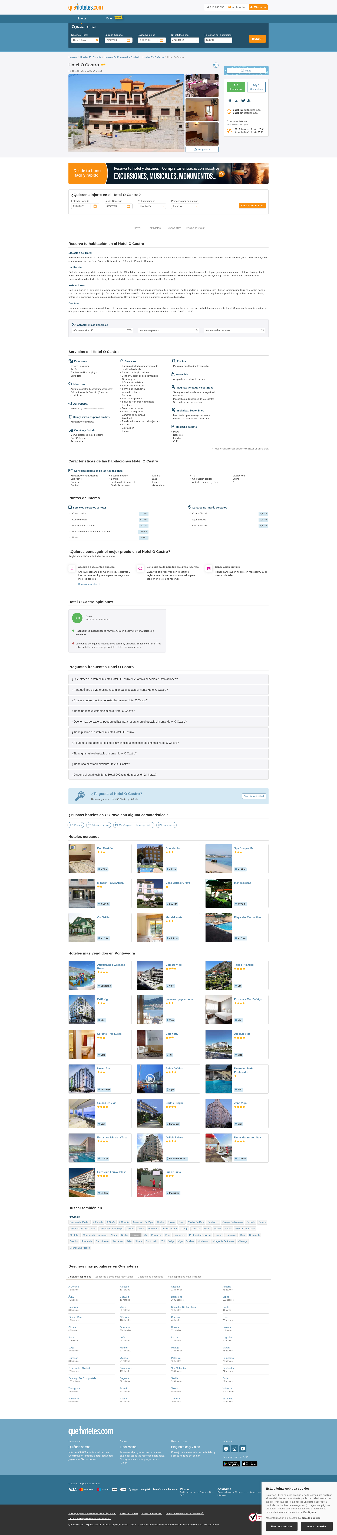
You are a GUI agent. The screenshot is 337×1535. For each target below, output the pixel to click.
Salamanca (126, 1368)
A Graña (111, 1222)
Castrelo (250, 1222)
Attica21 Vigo (242, 1033)
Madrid (124, 1347)
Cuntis (141, 1228)
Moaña (228, 1228)
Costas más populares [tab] (150, 1276)
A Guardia (124, 1222)
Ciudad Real (75, 1317)
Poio (167, 1235)
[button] (258, 7)
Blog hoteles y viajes (185, 1447)
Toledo (175, 1388)
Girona (72, 1327)
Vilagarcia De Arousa (223, 1241)
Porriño (218, 1235)
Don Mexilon (173, 848)
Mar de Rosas (242, 882)
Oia (145, 1235)
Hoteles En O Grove (153, 57)
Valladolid (73, 1398)
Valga (171, 1241)
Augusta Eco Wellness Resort (111, 966)
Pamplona (228, 1358)
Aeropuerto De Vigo (143, 1222)
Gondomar (153, 1228)
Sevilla (174, 1378)
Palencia (176, 1358)
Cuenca (175, 1317)
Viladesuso (203, 1241)
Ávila (71, 1296)
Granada (125, 1327)
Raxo (242, 1235)
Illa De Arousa (170, 1228)
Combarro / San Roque (111, 1228)
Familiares (168, 825)
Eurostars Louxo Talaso (111, 1171)
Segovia (124, 1378)
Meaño (217, 1228)
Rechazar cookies (281, 1526)
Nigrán (114, 1235)
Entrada (114, 34)
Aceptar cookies (317, 1526)
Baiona (171, 1222)
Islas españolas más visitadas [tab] (185, 1276)
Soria (225, 1378)
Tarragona (74, 1388)
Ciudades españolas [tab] (79, 1276)
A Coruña (73, 1286)
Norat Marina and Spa (247, 1137)
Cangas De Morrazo (232, 1222)
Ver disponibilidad (252, 205)
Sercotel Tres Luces (109, 1033)
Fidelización (128, 1447)
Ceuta (226, 1307)
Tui (163, 1241)
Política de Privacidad (151, 1513)
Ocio (109, 18)
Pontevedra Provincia (200, 1235)
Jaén (71, 1337)
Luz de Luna (173, 1171)
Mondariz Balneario (245, 1228)
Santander (228, 1368)
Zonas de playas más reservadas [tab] (114, 1276)
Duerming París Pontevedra (243, 1070)
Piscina (78, 825)
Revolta (74, 1241)
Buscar (257, 38)
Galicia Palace (174, 1137)
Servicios (155, 228)
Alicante (175, 1286)
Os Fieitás (103, 917)
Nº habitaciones (180, 34)
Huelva (175, 1327)
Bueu (181, 1222)
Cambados (213, 1222)
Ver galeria (204, 149)
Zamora (175, 1398)
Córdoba (125, 1317)
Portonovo (231, 1235)
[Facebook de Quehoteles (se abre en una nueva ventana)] (226, 1448)
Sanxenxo (117, 1241)
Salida (146, 34)
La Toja (184, 1228)
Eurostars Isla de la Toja (112, 1137)
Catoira (262, 1222)
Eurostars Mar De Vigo (248, 999)
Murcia (226, 1347)
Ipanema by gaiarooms (179, 999)
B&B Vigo (103, 999)
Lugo (71, 1347)
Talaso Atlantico (244, 964)
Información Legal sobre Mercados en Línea (89, 1518)
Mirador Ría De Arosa (110, 882)
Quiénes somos (79, 1447)
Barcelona (176, 1296)
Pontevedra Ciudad (79, 1222)
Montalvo (74, 1235)
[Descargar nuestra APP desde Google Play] (231, 1463)
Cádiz (123, 1307)
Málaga (175, 1347)
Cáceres (73, 1307)
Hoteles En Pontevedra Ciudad (121, 57)
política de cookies (309, 1517)
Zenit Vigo (240, 1102)
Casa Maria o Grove (178, 882)
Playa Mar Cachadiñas (247, 917)
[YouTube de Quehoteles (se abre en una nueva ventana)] (242, 1448)
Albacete (125, 1286)
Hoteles (72, 57)
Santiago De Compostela (82, 1378)
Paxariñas (156, 1235)
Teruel (123, 1388)
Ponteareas (179, 1235)
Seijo (128, 1241)
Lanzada (196, 1228)
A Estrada (98, 1222)
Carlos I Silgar (174, 1102)
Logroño (227, 1337)
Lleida (174, 1337)
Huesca (227, 1327)
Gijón (225, 1317)
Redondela (254, 1235)
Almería (227, 1286)
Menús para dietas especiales (135, 825)
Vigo (180, 1241)
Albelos (160, 1222)
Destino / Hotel (79, 34)
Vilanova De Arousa (80, 1247)
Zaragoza (228, 1398)
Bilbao (226, 1296)
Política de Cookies (129, 1513)
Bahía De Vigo (174, 1068)
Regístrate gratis (87, 584)
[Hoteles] (94, 7)
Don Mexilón (105, 848)
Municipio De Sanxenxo (95, 1235)
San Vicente (102, 1241)
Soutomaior (152, 1241)
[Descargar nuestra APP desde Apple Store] (249, 1463)
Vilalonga (242, 1241)
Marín (207, 1228)
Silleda (138, 1241)
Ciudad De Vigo (106, 1102)
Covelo (130, 1228)
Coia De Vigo (174, 964)
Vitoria (123, 1398)
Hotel (137, 228)
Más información (195, 228)
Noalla (124, 1235)
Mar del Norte (174, 917)
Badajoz (124, 1296)
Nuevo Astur (105, 1068)
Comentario (256, 87)
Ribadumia (86, 1241)
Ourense (73, 1358)
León (122, 1337)
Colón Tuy (172, 1033)
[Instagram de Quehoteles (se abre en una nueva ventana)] (234, 1448)
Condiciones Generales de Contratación (185, 1513)
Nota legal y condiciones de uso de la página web (92, 1513)
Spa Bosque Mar (244, 848)
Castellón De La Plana (183, 1307)
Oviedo (124, 1358)
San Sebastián (179, 1368)
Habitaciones (174, 228)
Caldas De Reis (196, 1222)
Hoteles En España (90, 57)
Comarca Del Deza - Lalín (83, 1228)
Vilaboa (190, 1241)
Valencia (227, 1388)
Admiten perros (100, 825)
